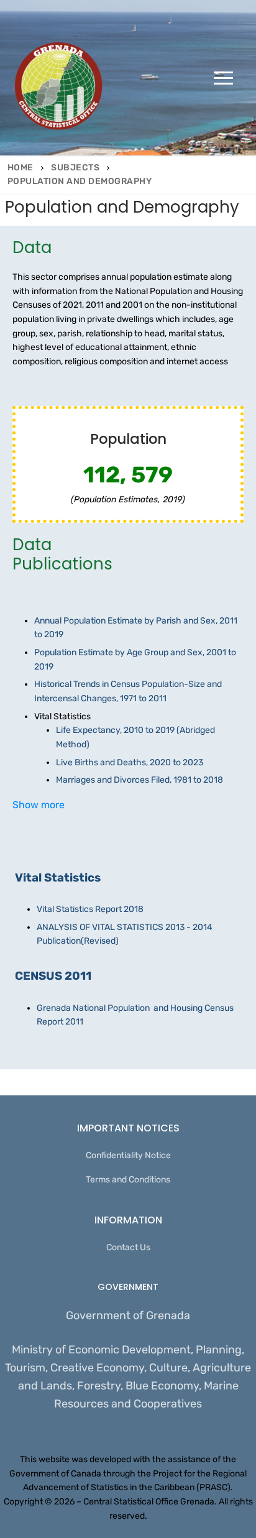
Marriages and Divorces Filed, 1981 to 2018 (139, 780)
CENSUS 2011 (53, 976)
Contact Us (128, 1247)
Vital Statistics (58, 878)
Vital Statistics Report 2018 (90, 909)
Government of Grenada (128, 1315)
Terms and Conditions (128, 1179)
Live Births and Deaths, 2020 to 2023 (129, 762)
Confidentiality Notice (128, 1155)
